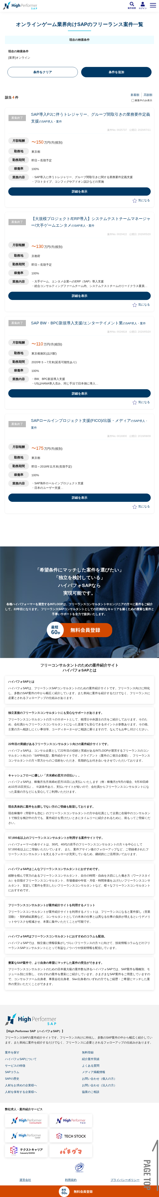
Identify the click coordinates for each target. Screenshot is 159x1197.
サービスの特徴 (15, 1065)
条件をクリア (42, 72)
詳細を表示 (79, 191)
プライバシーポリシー (125, 1180)
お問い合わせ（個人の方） (99, 1078)
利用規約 (71, 1180)
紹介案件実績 (90, 1059)
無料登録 (88, 1052)
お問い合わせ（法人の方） (99, 1085)
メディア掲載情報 (93, 1072)
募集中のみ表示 (143, 100)
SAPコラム (12, 1072)
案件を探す (12, 1052)
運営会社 (25, 1180)
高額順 (148, 94)
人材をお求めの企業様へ (21, 1085)
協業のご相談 (90, 1091)
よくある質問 (90, 1065)
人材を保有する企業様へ (21, 1091)
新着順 (135, 94)
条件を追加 (116, 72)
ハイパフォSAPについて (21, 1059)
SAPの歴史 (12, 1078)
